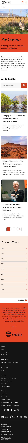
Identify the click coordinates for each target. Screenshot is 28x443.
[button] (23, 2)
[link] (3, 7)
